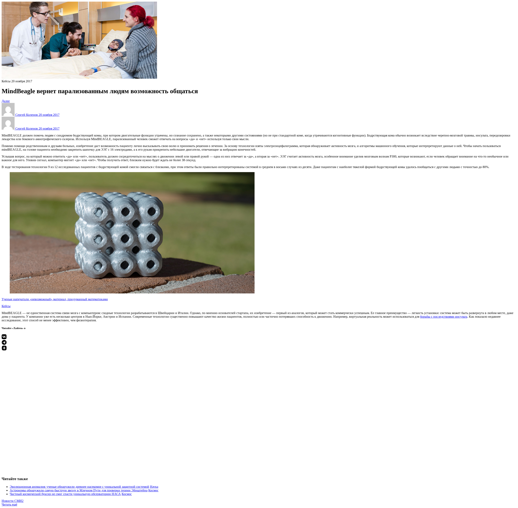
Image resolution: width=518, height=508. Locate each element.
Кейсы (6, 81)
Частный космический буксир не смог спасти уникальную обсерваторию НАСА (65, 494)
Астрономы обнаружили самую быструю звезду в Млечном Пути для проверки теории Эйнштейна (79, 490)
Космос (153, 490)
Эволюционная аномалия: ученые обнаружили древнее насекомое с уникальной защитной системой (79, 486)
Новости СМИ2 (12, 501)
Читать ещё (9, 504)
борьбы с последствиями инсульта (443, 316)
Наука (154, 486)
